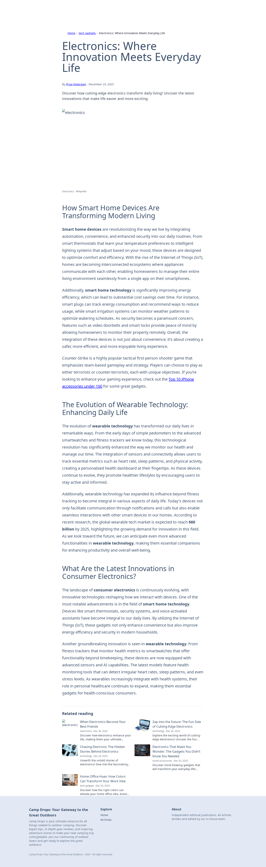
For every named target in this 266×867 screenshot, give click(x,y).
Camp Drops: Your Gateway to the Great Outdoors (118, 8)
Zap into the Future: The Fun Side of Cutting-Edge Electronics (176, 724)
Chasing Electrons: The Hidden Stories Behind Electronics (102, 749)
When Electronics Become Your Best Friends (103, 724)
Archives (106, 820)
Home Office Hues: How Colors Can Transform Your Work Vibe (103, 778)
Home (71, 33)
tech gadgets (87, 33)
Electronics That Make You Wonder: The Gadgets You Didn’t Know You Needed (176, 751)
